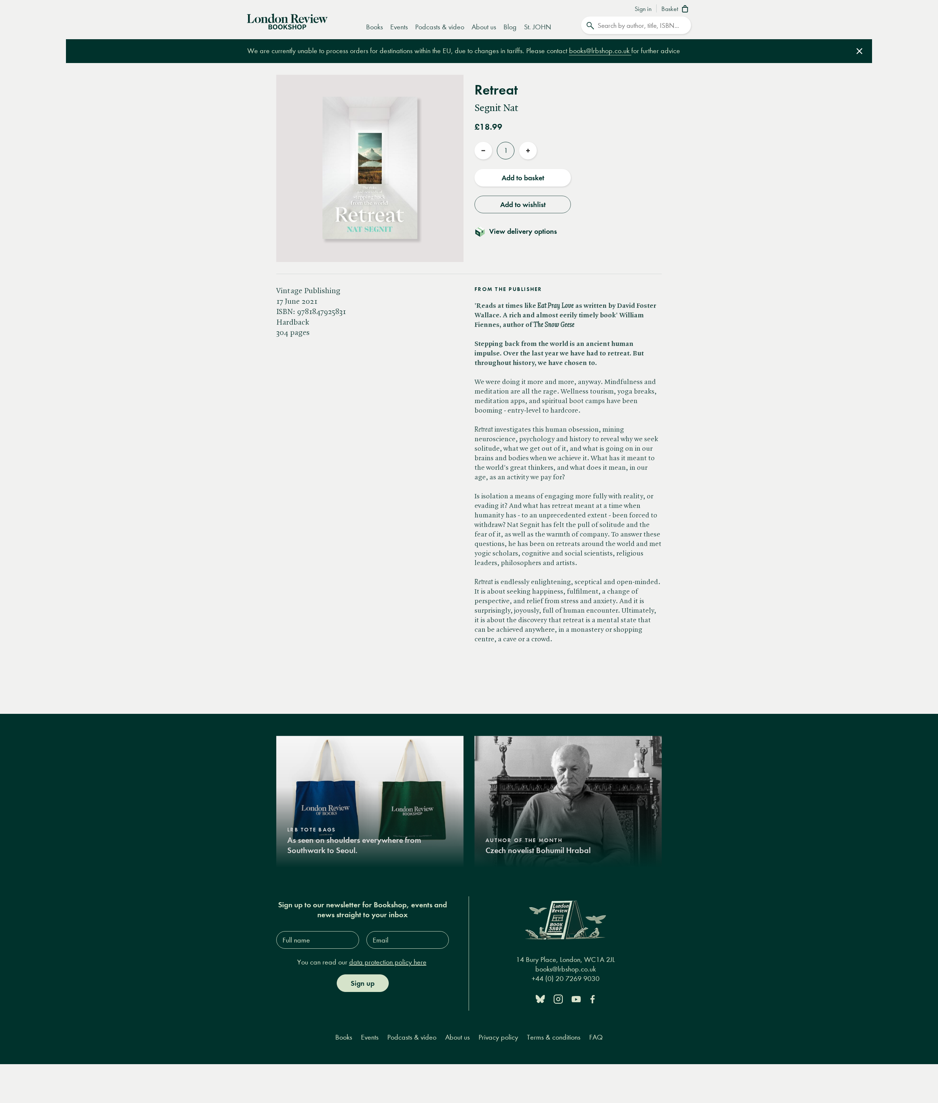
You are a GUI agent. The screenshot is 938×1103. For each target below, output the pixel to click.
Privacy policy (498, 1037)
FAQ (596, 1037)
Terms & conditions (553, 1037)
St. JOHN (537, 27)
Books (374, 27)
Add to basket (523, 177)
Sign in (643, 9)
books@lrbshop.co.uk (600, 51)
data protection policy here (387, 962)
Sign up (362, 983)
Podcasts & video (439, 27)
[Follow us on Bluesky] (540, 998)
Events (399, 27)
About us (484, 27)
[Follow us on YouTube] (576, 998)
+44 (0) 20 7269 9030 (565, 978)
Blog (510, 27)
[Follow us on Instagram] (558, 998)
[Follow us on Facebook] (592, 998)
